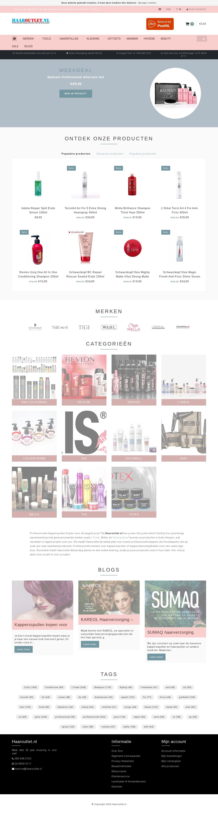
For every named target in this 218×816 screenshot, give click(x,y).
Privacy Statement (123, 761)
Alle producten (170, 766)
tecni (88, 726)
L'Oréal (95, 537)
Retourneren (119, 771)
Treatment (149, 687)
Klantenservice (121, 776)
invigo (130, 707)
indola (88, 707)
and (170, 687)
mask (171, 707)
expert (128, 697)
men (191, 707)
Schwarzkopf (121, 537)
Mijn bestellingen (171, 756)
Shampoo (102, 687)
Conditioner (54, 687)
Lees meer (23, 649)
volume (108, 726)
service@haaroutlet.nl (28, 768)
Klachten (117, 786)
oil (23, 717)
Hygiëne (149, 38)
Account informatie (173, 751)
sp (193, 717)
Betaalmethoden (121, 766)
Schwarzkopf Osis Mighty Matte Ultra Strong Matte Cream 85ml (132, 276)
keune (151, 707)
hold (44, 707)
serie (159, 717)
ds (82, 697)
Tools (46, 38)
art (187, 687)
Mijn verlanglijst (171, 761)
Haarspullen (68, 38)
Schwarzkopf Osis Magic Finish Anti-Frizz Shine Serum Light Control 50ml (179, 276)
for (147, 697)
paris (41, 717)
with (149, 726)
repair (139, 717)
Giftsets (114, 38)
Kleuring (93, 38)
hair (25, 707)
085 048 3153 (23, 758)
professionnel (94, 717)
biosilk (26, 697)
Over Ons (117, 751)
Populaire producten (75, 153)
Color (30, 687)
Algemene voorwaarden (126, 756)
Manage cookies (147, 3)
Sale (15, 46)
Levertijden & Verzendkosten (129, 781)
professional (65, 717)
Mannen (132, 38)
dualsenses (104, 697)
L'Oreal (79, 687)
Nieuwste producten (110, 153)
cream (64, 697)
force (165, 697)
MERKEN (28, 38)
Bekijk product (76, 93)
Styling (126, 687)
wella (129, 726)
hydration (65, 707)
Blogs (28, 46)
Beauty (166, 38)
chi (46, 697)
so (177, 717)
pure (119, 717)
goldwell (187, 697)
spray (68, 726)
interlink (109, 707)
